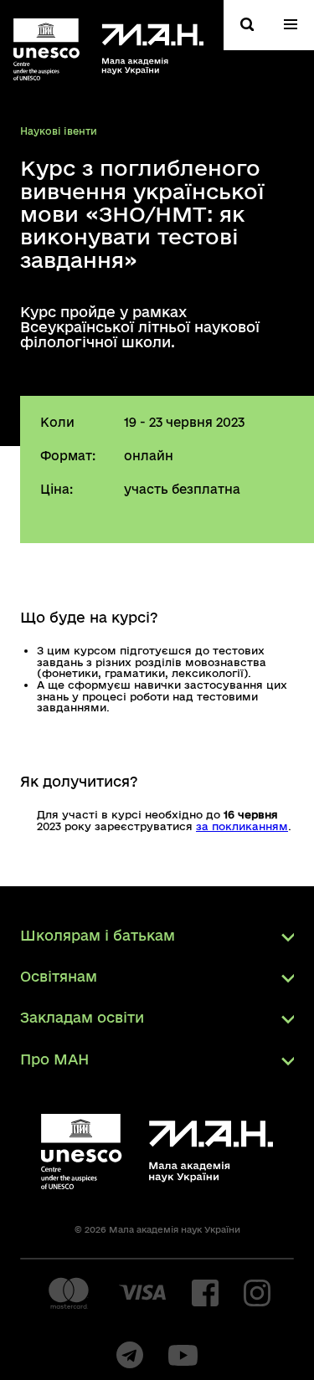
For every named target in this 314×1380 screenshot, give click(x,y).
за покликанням (242, 826)
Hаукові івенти (58, 131)
